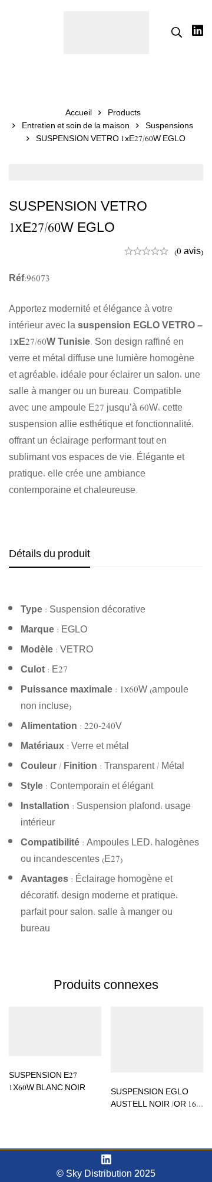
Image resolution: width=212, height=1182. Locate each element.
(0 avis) (188, 251)
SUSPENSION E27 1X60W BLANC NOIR (47, 1080)
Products (124, 112)
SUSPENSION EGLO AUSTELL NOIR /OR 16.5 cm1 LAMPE (157, 1103)
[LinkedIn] (106, 1159)
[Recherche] (176, 32)
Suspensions (169, 125)
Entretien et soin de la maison (76, 125)
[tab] (49, 554)
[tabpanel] (106, 768)
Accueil (78, 112)
